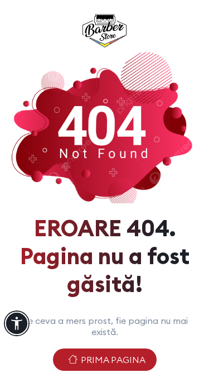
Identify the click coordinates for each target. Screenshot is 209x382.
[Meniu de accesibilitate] (17, 323)
